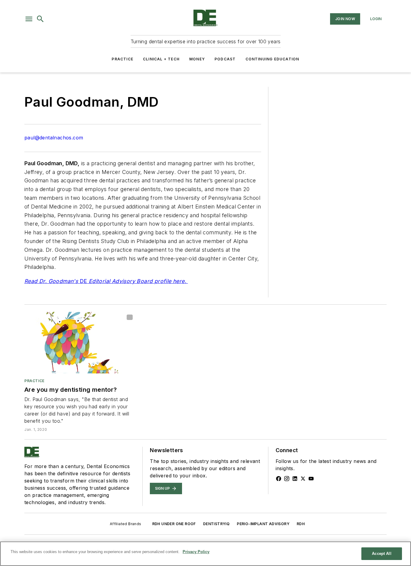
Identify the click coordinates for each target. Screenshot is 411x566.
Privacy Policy (196, 551)
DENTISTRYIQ (216, 524)
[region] (205, 553)
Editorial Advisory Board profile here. (137, 281)
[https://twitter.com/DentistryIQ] (303, 479)
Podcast (225, 59)
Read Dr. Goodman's (52, 281)
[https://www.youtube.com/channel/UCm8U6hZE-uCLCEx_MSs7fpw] (311, 479)
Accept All (381, 553)
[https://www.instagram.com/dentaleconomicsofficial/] (287, 479)
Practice (122, 59)
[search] (40, 18)
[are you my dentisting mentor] (79, 342)
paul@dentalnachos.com (53, 138)
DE (83, 281)
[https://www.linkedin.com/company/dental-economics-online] (295, 479)
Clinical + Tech (161, 59)
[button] (28, 18)
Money (197, 59)
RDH (301, 524)
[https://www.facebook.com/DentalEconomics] (279, 479)
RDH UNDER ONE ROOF (174, 524)
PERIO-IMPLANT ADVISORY (263, 524)
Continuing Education (272, 59)
